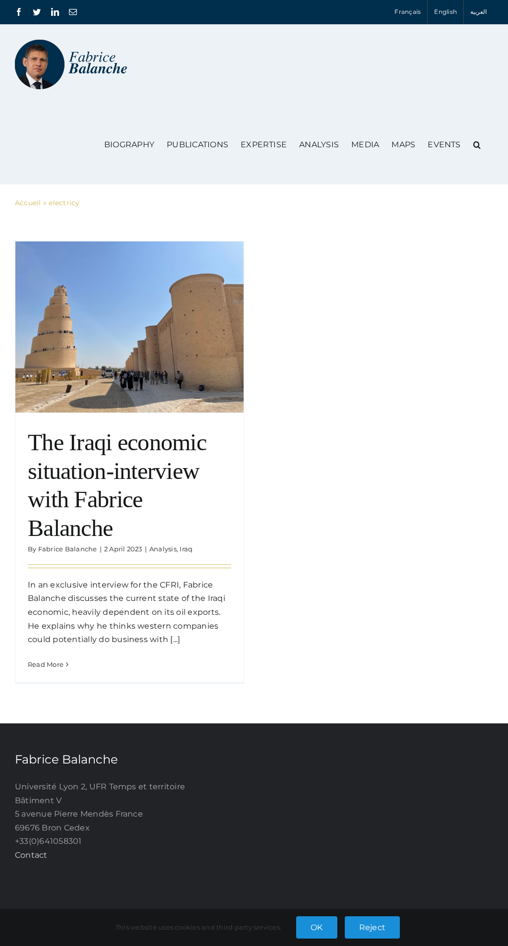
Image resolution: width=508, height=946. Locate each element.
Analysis (163, 549)
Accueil (28, 202)
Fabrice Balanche (67, 549)
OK (316, 927)
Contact (31, 855)
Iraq (186, 549)
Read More (46, 664)
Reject (372, 927)
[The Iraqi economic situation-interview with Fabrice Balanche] (129, 327)
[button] (477, 144)
